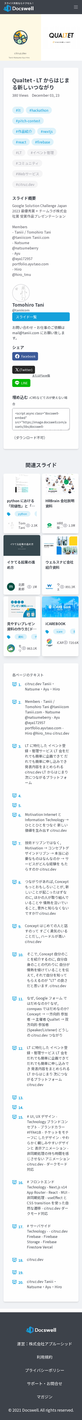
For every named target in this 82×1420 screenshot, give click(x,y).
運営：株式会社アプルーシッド (44, 1343)
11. (20, 998)
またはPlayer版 (41, 375)
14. (20, 1107)
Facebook (28, 356)
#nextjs (47, 131)
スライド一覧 (26, 316)
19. (20, 1272)
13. (20, 1097)
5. (19, 805)
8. (19, 882)
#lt (18, 110)
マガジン (44, 1396)
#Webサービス (27, 173)
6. (19, 815)
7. (19, 843)
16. (20, 1182)
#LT (19, 152)
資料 (20, 637)
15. (20, 1117)
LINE (24, 383)
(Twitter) (25, 370)
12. (20, 1048)
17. (20, 1226)
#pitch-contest (28, 120)
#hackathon (38, 110)
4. (19, 795)
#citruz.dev (25, 184)
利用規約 (44, 1357)
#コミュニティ (27, 163)
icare (59, 631)
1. (19, 684)
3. (19, 746)
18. (20, 1260)
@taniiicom (21, 310)
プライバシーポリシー (44, 1370)
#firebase (42, 142)
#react (21, 142)
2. (19, 702)
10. (20, 954)
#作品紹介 (24, 131)
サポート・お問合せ (44, 1383)
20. (20, 1282)
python (22, 514)
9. (19, 926)
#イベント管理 (42, 152)
